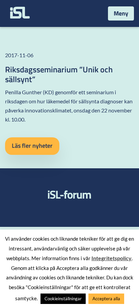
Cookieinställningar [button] (63, 298)
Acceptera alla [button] (106, 298)
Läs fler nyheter (32, 145)
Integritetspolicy (111, 258)
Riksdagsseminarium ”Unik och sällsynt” (59, 74)
